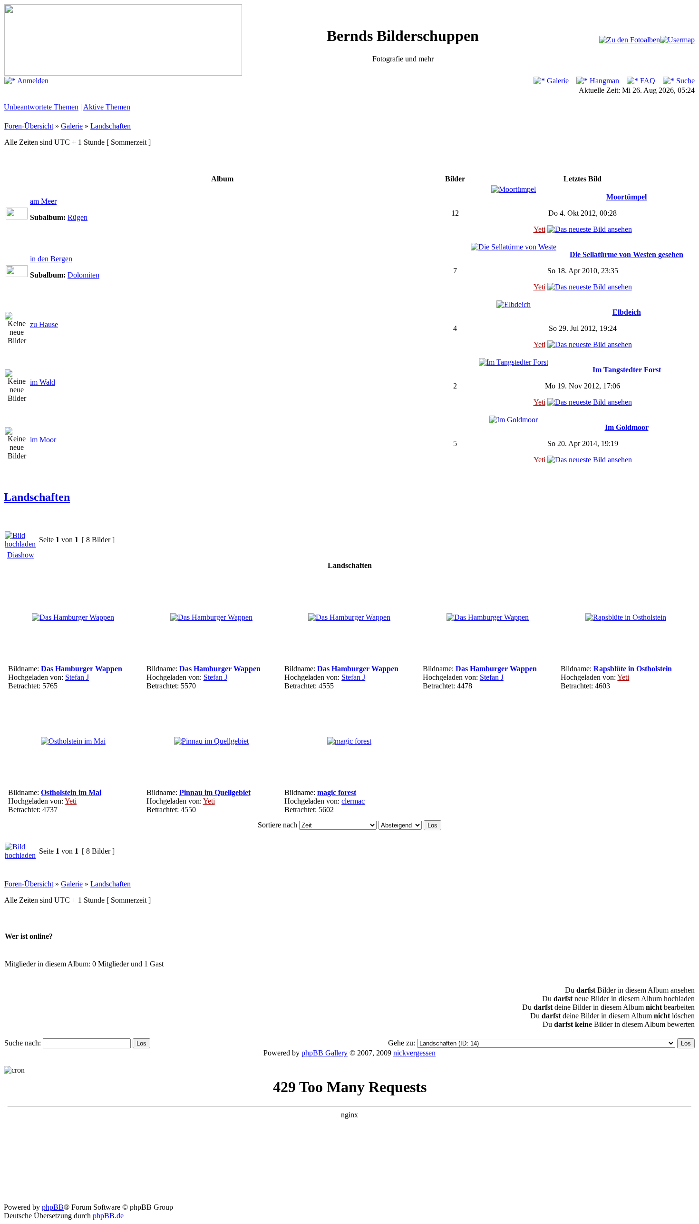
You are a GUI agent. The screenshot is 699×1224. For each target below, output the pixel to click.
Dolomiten (83, 275)
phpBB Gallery (324, 1053)
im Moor (43, 440)
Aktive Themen (106, 107)
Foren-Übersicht (28, 126)
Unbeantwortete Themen (41, 107)
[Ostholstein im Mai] (73, 741)
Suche (684, 81)
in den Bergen (51, 259)
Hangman (603, 81)
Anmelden (32, 81)
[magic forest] (349, 741)
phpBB (53, 1207)
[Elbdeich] (513, 304)
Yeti (539, 229)
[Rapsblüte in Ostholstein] (625, 617)
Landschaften (110, 126)
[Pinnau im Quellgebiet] (211, 741)
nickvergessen (414, 1053)
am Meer (43, 201)
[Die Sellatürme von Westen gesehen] (513, 247)
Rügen (77, 217)
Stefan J (77, 677)
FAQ (646, 81)
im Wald (42, 382)
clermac (353, 801)
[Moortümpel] (513, 189)
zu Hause (44, 324)
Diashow (20, 555)
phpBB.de (108, 1216)
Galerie (557, 81)
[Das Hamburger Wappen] (73, 617)
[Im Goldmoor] (513, 420)
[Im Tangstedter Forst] (513, 362)
